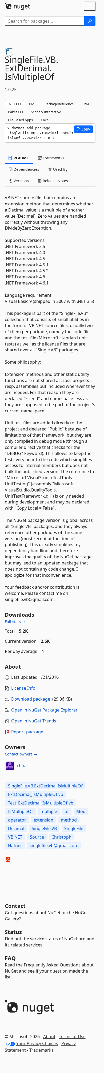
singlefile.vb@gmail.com (54, 845)
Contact (15, 905)
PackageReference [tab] (59, 103)
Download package (30, 699)
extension (43, 820)
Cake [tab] (45, 119)
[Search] (89, 21)
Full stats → (15, 621)
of (67, 811)
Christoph (61, 837)
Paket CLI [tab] (15, 111)
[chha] (10, 766)
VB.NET (15, 837)
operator (17, 820)
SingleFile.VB (44, 828)
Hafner (15, 845)
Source (37, 837)
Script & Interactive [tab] (46, 111)
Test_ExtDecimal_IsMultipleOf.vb (40, 803)
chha (22, 766)
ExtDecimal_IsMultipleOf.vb (35, 794)
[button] (83, 129)
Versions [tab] (21, 180)
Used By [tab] (59, 169)
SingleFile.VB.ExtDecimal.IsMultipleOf (45, 786)
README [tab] (21, 157)
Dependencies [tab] (26, 169)
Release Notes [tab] (55, 180)
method (69, 820)
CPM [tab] (85, 103)
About (49, 1036)
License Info (23, 688)
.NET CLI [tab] (14, 103)
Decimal (16, 828)
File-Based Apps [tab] (20, 119)
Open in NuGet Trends (33, 721)
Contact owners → (21, 754)
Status (13, 932)
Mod (81, 811)
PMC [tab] (33, 103)
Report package (27, 732)
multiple (49, 811)
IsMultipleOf (20, 811)
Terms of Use (72, 1036)
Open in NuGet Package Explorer (44, 710)
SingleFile (73, 828)
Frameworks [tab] (53, 157)
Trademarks (41, 1050)
